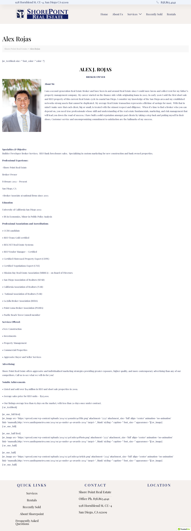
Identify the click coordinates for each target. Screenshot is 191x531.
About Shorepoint (32, 514)
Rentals (171, 14)
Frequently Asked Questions (27, 522)
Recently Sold (154, 14)
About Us (117, 14)
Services (132, 14)
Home (104, 14)
